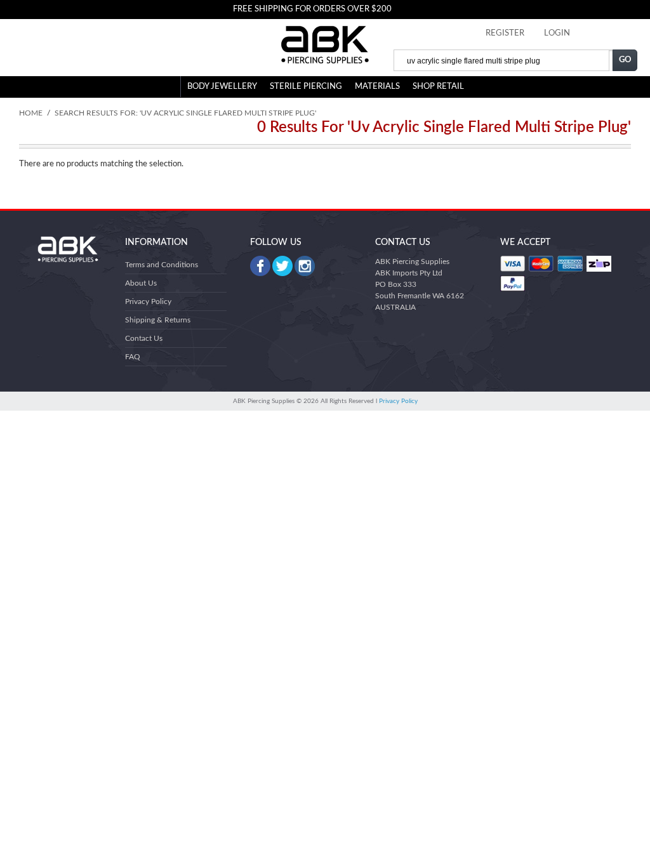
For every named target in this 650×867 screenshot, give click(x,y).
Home (31, 113)
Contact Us (143, 338)
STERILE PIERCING (306, 87)
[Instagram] (305, 266)
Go (625, 60)
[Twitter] (282, 266)
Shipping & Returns (157, 320)
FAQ (132, 357)
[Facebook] (260, 266)
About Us (141, 283)
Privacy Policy (148, 301)
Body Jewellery (222, 87)
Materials (377, 87)
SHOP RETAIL (438, 87)
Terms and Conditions (161, 264)
